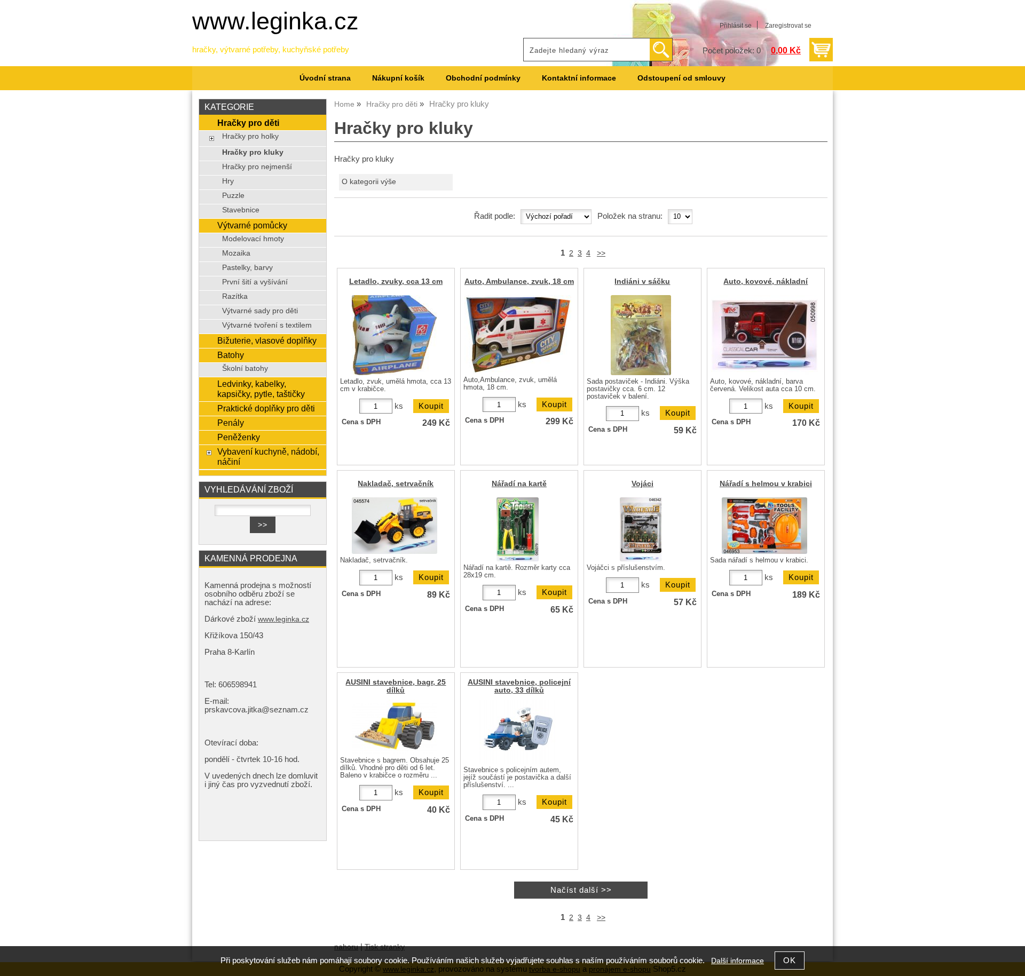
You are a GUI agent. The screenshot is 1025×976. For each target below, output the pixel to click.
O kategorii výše (369, 182)
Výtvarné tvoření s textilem (267, 325)
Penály (230, 422)
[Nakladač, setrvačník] (394, 525)
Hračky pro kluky (252, 152)
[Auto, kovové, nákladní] (764, 335)
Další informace (737, 961)
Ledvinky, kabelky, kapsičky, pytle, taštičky (261, 389)
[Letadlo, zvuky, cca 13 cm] (394, 335)
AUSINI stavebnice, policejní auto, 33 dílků (519, 686)
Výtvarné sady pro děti (260, 311)
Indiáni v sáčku (642, 281)
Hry (228, 181)
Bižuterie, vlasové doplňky (267, 340)
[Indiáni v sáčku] (641, 335)
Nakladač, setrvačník (395, 484)
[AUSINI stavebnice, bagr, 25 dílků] (394, 727)
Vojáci (642, 484)
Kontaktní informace (579, 78)
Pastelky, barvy (247, 268)
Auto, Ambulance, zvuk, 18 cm (519, 281)
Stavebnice (240, 210)
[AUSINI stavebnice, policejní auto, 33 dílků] (517, 732)
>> (601, 253)
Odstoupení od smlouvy (681, 78)
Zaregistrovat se (788, 25)
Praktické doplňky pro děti (266, 408)
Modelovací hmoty (253, 239)
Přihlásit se (736, 25)
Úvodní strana (325, 78)
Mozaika (236, 253)
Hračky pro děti (248, 123)
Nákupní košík (398, 78)
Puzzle (233, 196)
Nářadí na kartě (519, 484)
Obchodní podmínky (483, 78)
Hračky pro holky (250, 136)
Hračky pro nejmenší (257, 167)
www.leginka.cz (275, 21)
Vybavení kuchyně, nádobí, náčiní (268, 456)
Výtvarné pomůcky (252, 225)
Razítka (235, 296)
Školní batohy (245, 368)
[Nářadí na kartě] (517, 529)
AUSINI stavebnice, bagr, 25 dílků (395, 686)
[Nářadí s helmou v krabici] (764, 525)
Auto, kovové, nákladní (765, 281)
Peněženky (238, 437)
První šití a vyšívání (255, 282)
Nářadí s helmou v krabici (766, 484)
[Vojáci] (641, 529)
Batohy (230, 355)
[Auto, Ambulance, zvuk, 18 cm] (517, 334)
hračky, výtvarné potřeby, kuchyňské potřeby (270, 49)
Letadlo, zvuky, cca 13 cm (396, 281)
